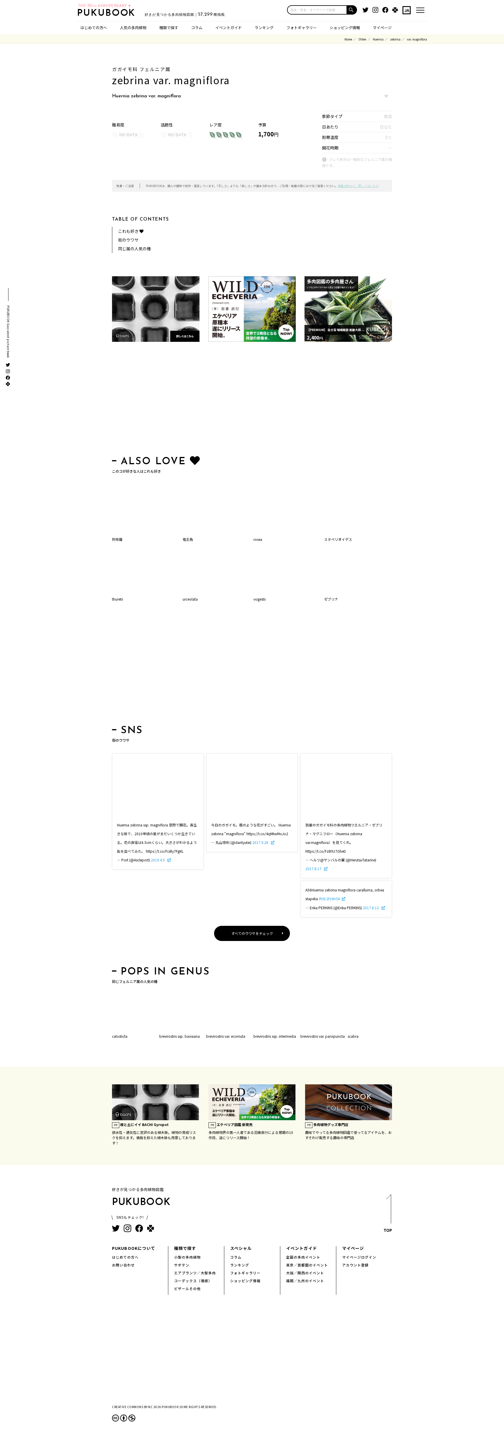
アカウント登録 (355, 1264)
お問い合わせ (123, 1264)
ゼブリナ (331, 599)
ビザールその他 (187, 1288)
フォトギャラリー (301, 27)
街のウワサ (128, 240)
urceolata (190, 599)
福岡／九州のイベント (305, 1280)
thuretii (117, 599)
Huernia (378, 39)
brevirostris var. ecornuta (225, 1036)
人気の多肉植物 (133, 27)
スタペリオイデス (338, 539)
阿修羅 (117, 539)
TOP (388, 1230)
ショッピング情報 (345, 27)
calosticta (119, 1036)
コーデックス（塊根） (193, 1280)
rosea (257, 539)
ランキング (264, 27)
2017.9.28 (260, 842)
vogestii (259, 599)
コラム (196, 27)
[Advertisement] (252, 400)
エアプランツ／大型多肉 (195, 1272)
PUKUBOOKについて (133, 1248)
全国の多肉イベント (303, 1257)
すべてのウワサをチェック (252, 933)
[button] (352, 10)
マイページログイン (359, 1257)
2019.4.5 (158, 859)
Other (362, 39)
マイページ (382, 27)
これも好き (128, 231)
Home (348, 39)
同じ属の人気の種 (134, 248)
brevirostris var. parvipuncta (322, 1036)
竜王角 (188, 539)
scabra (353, 1036)
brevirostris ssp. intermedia (274, 1036)
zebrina (395, 39)
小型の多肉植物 (187, 1257)
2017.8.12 (371, 907)
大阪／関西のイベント (305, 1272)
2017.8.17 (313, 868)
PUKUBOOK (108, 13)
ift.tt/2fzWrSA (329, 898)
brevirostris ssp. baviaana (179, 1036)
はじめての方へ (93, 27)
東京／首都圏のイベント (307, 1264)
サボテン (181, 1264)
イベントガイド (228, 27)
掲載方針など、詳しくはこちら (358, 186)
